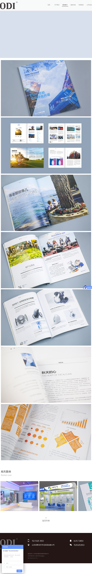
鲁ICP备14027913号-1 (33, 558)
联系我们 (81, 5)
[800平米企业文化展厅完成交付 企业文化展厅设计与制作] (19, 496)
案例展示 (65, 5)
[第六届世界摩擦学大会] (58, 496)
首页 (49, 5)
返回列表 (46, 521)
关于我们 (56, 5)
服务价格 (73, 5)
